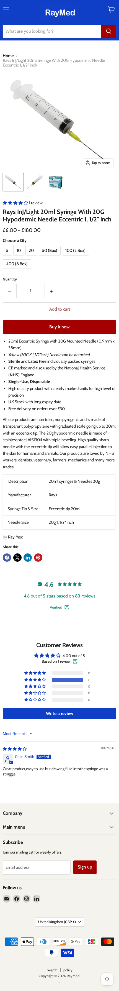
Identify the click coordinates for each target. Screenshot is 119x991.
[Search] (108, 31)
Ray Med (15, 537)
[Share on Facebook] (7, 557)
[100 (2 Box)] (76, 256)
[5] (8, 256)
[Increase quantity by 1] (51, 291)
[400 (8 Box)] (18, 270)
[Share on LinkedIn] (28, 557)
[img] (15, 748)
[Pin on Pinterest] (38, 557)
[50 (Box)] (50, 256)
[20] (32, 256)
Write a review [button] (59, 713)
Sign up (85, 867)
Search (52, 970)
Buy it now (59, 327)
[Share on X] (17, 557)
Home (8, 55)
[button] (16, 202)
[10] (19, 256)
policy (68, 970)
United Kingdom (57, 922)
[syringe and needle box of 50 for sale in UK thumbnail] (55, 182)
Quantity (10, 279)
